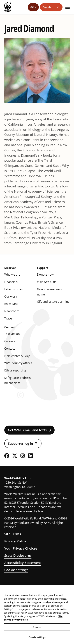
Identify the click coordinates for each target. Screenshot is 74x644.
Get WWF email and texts (27, 430)
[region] (37, 614)
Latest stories (13, 289)
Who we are (12, 274)
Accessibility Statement (22, 562)
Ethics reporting (15, 370)
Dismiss (37, 627)
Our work (10, 297)
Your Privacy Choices (20, 548)
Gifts (33, 7)
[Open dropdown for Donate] (58, 7)
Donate (47, 7)
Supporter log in (20, 443)
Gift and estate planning (53, 302)
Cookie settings (16, 569)
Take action (12, 334)
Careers (9, 341)
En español (11, 304)
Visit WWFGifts (47, 282)
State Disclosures (17, 555)
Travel (8, 318)
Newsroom (11, 311)
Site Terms (12, 534)
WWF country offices (18, 363)
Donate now (45, 274)
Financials (11, 282)
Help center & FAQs (17, 356)
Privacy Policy (15, 541)
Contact (9, 348)
